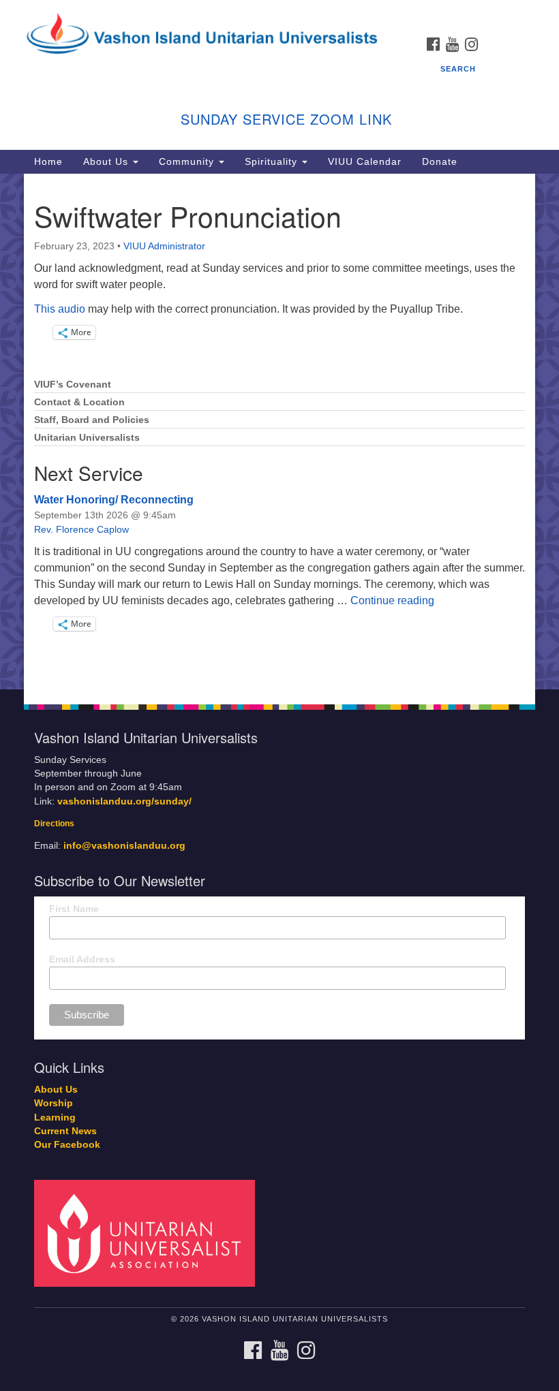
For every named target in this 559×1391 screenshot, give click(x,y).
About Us (107, 161)
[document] (279, 431)
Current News (65, 1131)
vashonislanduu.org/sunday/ (124, 801)
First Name (74, 908)
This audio (59, 309)
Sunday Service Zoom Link (286, 119)
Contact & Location (79, 402)
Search (458, 69)
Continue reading (392, 600)
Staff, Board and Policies (91, 420)
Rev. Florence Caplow (81, 529)
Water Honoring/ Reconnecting (114, 499)
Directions (54, 823)
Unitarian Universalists (87, 438)
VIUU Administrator (164, 245)
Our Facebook (67, 1145)
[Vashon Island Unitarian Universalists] (279, 13)
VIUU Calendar (365, 161)
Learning (55, 1117)
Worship (53, 1103)
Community (188, 161)
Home (48, 161)
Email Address (82, 959)
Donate (439, 161)
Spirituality (273, 161)
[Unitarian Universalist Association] (149, 1233)
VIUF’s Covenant (72, 384)
